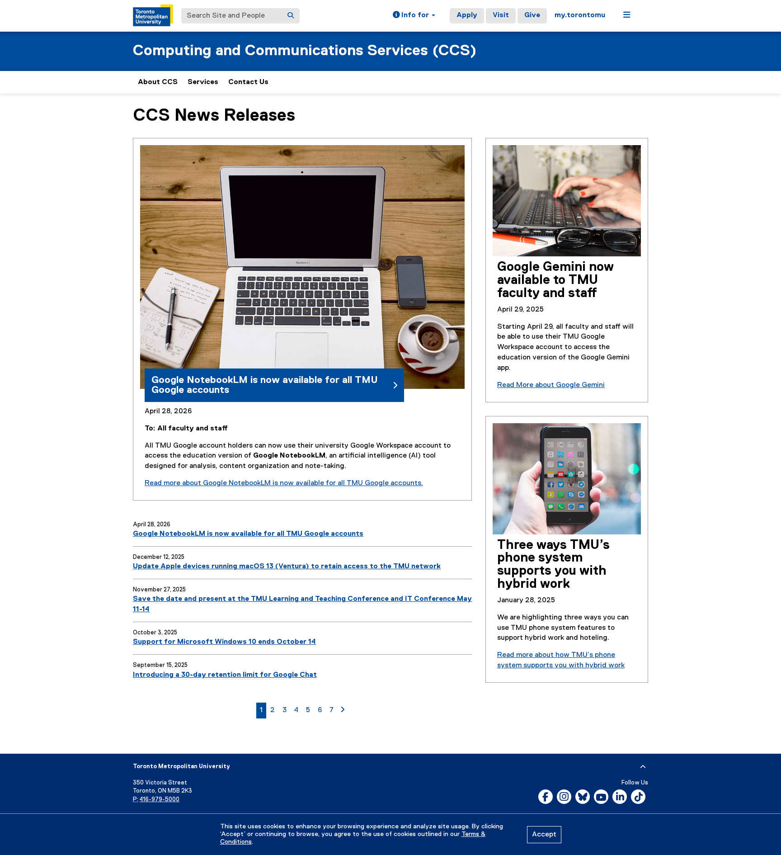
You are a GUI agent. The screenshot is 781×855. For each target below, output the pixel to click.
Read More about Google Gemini (551, 385)
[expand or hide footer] (643, 766)
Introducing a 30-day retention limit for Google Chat (225, 675)
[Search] (291, 16)
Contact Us (248, 82)
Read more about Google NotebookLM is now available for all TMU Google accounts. (284, 483)
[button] (414, 16)
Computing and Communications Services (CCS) (304, 50)
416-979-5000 (159, 800)
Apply (466, 15)
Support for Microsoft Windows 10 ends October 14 (224, 642)
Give (532, 15)
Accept (544, 834)
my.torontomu (580, 15)
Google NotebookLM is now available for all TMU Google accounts (248, 534)
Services (203, 82)
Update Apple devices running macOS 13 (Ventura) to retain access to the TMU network (287, 566)
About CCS (158, 82)
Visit (501, 15)
